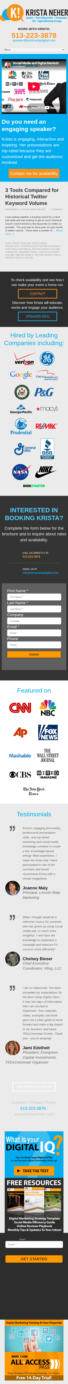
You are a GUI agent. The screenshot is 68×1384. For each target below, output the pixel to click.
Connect (19, 1102)
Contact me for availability (34, 173)
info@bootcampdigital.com (40, 572)
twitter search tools (48, 255)
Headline (25, 243)
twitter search (24, 255)
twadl (34, 252)
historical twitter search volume (39, 249)
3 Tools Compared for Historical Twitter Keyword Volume (32, 196)
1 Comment (56, 209)
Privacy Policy (43, 1102)
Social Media (39, 243)
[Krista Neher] (34, 20)
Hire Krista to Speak (34, 1087)
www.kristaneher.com (34, 1114)
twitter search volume (19, 258)
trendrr (24, 252)
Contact (37, 294)
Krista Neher (37, 209)
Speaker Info (37, 316)
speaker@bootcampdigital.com (34, 40)
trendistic (11, 252)
